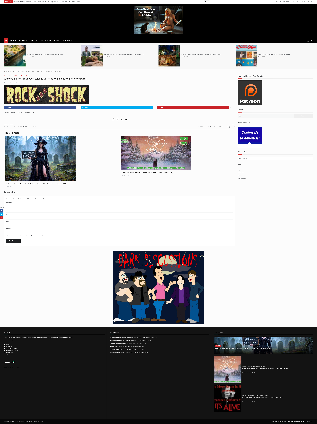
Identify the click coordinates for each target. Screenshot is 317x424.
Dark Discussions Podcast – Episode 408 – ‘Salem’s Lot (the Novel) (216, 127)
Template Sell (39, 421)
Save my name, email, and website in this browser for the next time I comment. (30, 235)
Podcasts (13, 40)
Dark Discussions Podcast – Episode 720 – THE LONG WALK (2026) (124, 54)
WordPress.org (242, 178)
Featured (218, 345)
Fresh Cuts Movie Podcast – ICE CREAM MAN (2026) (274, 54)
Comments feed (242, 175)
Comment (9, 202)
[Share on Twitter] (1, 214)
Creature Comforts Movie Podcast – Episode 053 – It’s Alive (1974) (128, 343)
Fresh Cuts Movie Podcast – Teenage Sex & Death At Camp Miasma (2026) (147, 173)
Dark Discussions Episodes (50, 40)
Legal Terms (66, 40)
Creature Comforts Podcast (248, 395)
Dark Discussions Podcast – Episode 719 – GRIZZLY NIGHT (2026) (201, 54)
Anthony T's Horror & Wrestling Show (14, 75)
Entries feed (241, 172)
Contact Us (33, 40)
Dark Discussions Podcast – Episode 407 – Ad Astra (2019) (20, 127)
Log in (239, 170)
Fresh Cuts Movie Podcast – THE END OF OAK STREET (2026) (45, 54)
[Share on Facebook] (1, 210)
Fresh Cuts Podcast (251, 366)
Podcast (258, 366)
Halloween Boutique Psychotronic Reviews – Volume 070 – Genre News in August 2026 (36, 184)
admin (7, 82)
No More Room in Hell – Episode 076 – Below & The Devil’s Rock (127, 346)
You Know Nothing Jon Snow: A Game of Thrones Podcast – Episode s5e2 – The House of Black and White (46, 1)
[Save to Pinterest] (1, 217)
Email (8, 221)
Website (8, 228)
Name (8, 215)
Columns (22, 40)
